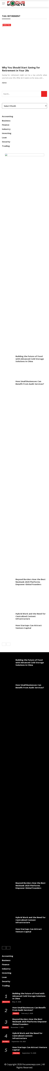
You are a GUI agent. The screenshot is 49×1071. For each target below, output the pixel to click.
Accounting (7, 116)
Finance (5, 124)
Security (6, 141)
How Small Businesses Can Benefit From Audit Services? (30, 382)
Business (6, 120)
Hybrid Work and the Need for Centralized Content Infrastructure (31, 616)
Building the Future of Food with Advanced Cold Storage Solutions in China (30, 359)
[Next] (8, 644)
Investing (6, 25)
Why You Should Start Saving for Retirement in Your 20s (21, 69)
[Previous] (4, 644)
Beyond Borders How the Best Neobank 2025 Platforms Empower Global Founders (30, 582)
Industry (6, 129)
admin (4, 83)
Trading (6, 146)
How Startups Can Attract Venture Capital (29, 626)
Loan (4, 137)
